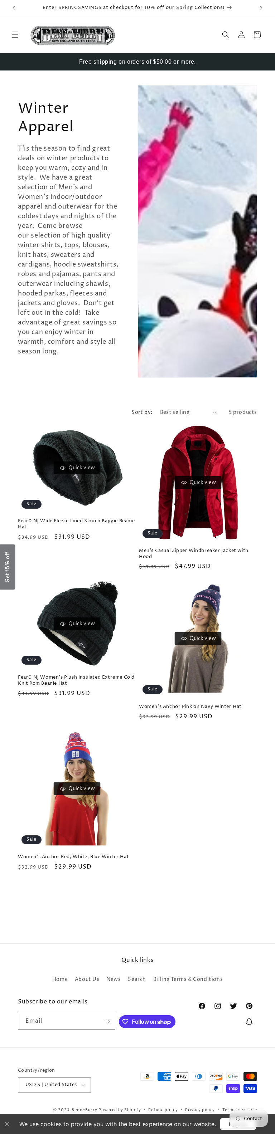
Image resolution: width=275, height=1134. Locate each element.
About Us (87, 979)
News (113, 979)
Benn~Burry (84, 1110)
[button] (15, 35)
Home (60, 979)
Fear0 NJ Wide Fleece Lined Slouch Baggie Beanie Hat (76, 524)
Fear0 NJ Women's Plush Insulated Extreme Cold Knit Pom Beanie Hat (76, 680)
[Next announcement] (261, 8)
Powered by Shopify (119, 1110)
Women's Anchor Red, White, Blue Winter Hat (73, 857)
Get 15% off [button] (7, 567)
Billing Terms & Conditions (188, 979)
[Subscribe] (107, 1021)
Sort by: (142, 412)
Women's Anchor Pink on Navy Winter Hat (190, 707)
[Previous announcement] (14, 8)
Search (137, 979)
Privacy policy (200, 1110)
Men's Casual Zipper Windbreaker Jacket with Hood (194, 554)
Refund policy (163, 1110)
